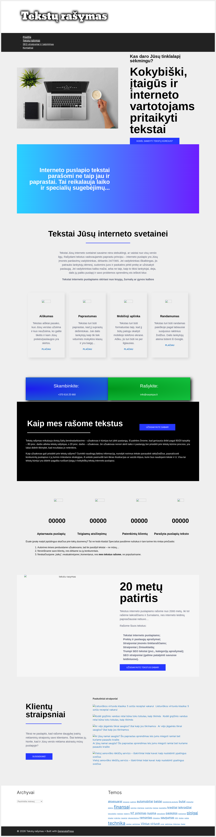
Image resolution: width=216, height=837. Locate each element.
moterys (127, 814)
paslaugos (182, 814)
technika (116, 823)
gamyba (133, 808)
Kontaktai (28, 47)
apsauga (126, 802)
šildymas (176, 824)
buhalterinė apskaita (170, 802)
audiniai (133, 802)
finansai (122, 806)
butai (182, 801)
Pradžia (27, 37)
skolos (181, 818)
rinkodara (156, 818)
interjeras (140, 808)
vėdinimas (169, 824)
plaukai (110, 818)
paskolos (172, 813)
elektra (110, 808)
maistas (120, 814)
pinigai (192, 813)
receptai (124, 818)
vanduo (129, 824)
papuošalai (161, 814)
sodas (186, 818)
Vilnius (145, 823)
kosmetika (163, 808)
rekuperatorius (133, 818)
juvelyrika (148, 808)
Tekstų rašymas (31, 40)
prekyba (117, 818)
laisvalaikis (112, 814)
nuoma (151, 813)
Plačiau (46, 349)
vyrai (162, 824)
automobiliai (145, 801)
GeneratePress (66, 831)
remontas (146, 817)
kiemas (155, 808)
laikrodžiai (185, 807)
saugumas (167, 817)
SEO (176, 818)
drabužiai (189, 802)
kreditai (172, 807)
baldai (158, 801)
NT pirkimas (138, 813)
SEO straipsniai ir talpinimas (38, 44)
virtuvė (155, 823)
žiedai (183, 824)
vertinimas (136, 824)
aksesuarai (115, 801)
